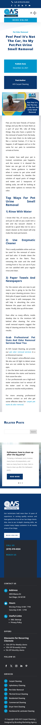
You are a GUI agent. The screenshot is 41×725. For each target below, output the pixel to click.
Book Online (12, 535)
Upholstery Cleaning (17, 685)
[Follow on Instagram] (18, 5)
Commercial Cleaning (17, 702)
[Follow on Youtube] (29, 5)
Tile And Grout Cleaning (18, 694)
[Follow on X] (15, 5)
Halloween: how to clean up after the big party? (20, 453)
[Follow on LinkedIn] (22, 5)
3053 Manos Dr (15, 594)
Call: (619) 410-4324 (21, 2)
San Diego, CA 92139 (17, 597)
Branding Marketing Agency (26, 722)
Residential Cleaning (17, 698)
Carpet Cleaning (15, 681)
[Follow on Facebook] (11, 5)
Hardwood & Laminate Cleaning (21, 711)
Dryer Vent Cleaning (17, 707)
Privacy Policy (16, 622)
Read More (15, 477)
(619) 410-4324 (13, 549)
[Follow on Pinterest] (25, 5)
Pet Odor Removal (20, 32)
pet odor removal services (20, 352)
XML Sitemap (16, 619)
